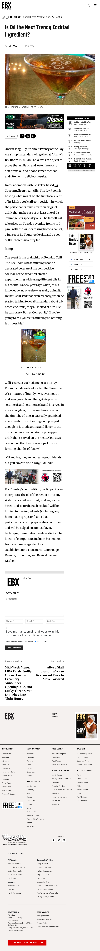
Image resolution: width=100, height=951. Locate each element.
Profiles (29, 776)
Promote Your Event (84, 765)
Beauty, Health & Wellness (61, 779)
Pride (79, 786)
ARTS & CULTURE (33, 781)
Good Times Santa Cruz (17, 867)
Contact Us (6, 768)
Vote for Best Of (8, 790)
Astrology (30, 790)
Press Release (7, 776)
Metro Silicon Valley (15, 871)
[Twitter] (27, 136)
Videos (29, 823)
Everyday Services (58, 786)
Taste (79, 793)
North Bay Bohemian (16, 875)
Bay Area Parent (14, 886)
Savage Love (31, 812)
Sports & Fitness (33, 815)
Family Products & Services (62, 790)
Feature (30, 761)
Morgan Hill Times (43, 882)
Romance (55, 804)
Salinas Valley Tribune (45, 889)
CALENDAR (81, 749)
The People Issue (83, 801)
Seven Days (31, 772)
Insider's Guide (82, 782)
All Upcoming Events (84, 754)
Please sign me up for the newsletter (19, 642)
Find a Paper (6, 783)
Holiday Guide (82, 779)
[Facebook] (22, 136)
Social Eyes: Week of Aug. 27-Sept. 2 (42, 17)
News (29, 765)
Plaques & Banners (9, 794)
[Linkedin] (33, 136)
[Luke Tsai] (13, 582)
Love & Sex (31, 801)
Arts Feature (31, 786)
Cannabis (30, 757)
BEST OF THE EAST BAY (61, 770)
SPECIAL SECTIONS (84, 770)
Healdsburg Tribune (44, 867)
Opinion (29, 768)
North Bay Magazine (15, 893)
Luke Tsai (12, 46)
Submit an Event (83, 761)
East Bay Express (14, 864)
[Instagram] (59, 840)
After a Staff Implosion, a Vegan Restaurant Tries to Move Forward (50, 673)
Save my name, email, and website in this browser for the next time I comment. (32, 633)
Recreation (56, 801)
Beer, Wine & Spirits (59, 754)
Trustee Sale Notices (15, 930)
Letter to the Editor (9, 772)
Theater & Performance (35, 819)
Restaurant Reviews (59, 765)
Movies (29, 804)
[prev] (3, 17)
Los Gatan (41, 878)
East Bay (11, 889)
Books (29, 793)
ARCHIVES (55, 714)
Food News (56, 757)
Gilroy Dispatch (42, 864)
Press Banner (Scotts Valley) (47, 886)
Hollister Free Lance (44, 871)
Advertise (5, 761)
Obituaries (5, 779)
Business (30, 754)
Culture (29, 797)
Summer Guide (82, 790)
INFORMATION (7, 749)
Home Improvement (59, 797)
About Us (5, 765)
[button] (88, 5)
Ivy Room (11, 160)
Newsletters (6, 754)
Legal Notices (13, 920)
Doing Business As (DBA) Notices (20, 928)
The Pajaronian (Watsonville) (48, 893)
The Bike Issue (82, 797)
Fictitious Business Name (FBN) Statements (20, 924)
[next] (7, 17)
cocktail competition (36, 201)
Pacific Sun (12, 878)
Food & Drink (56, 793)
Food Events (56, 761)
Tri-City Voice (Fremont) (46, 897)
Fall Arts (80, 775)
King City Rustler (43, 875)
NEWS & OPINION (33, 749)
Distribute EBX (7, 787)
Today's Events (82, 757)
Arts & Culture (57, 775)
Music (29, 808)
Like (90, 259)
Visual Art (30, 826)
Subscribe (5, 757)
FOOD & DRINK (57, 749)
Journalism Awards (44, 919)
